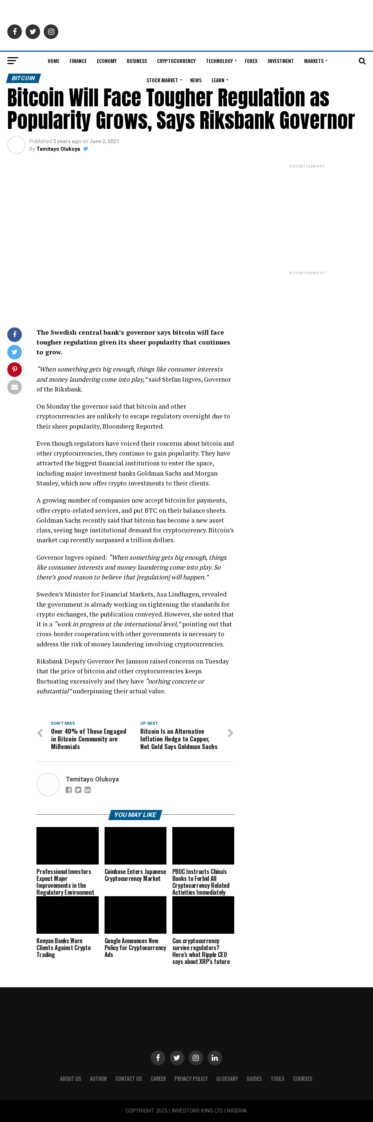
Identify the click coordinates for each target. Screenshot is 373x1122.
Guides (254, 1078)
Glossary (227, 1078)
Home (53, 60)
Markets (313, 60)
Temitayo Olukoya (58, 149)
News (195, 80)
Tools (277, 1078)
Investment (281, 60)
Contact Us (128, 1078)
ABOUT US (70, 1078)
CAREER (158, 1078)
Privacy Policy (191, 1078)
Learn (218, 80)
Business (137, 60)
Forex (251, 60)
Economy (107, 60)
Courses (303, 1078)
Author (98, 1078)
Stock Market (162, 80)
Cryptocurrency (176, 60)
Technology (219, 60)
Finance (78, 60)
